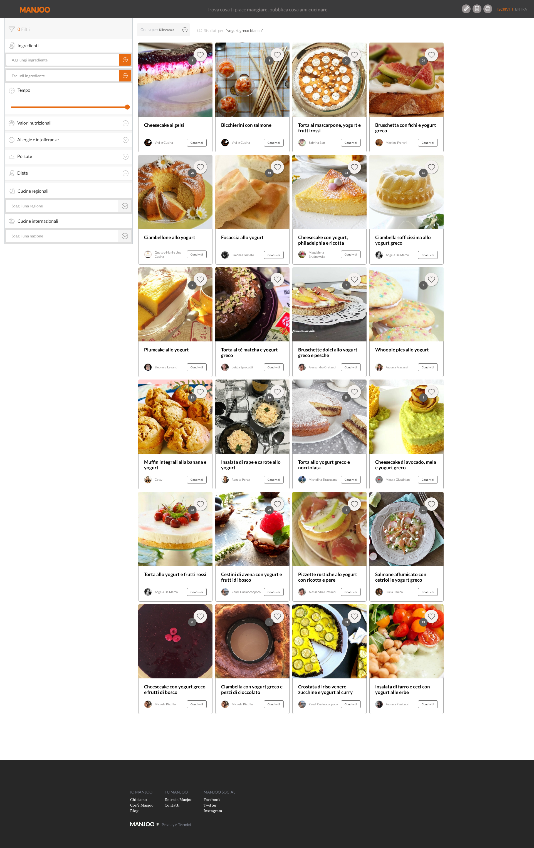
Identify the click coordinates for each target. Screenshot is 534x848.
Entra (521, 9)
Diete (22, 172)
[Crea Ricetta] (466, 8)
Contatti (172, 805)
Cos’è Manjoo (142, 805)
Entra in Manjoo (178, 799)
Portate (24, 156)
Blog (134, 810)
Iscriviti (505, 9)
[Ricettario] (477, 8)
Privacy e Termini (176, 824)
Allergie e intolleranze (38, 139)
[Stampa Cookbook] (487, 8)
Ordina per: (149, 29)
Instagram (213, 810)
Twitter (210, 805)
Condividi (197, 142)
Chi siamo (138, 799)
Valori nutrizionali (34, 122)
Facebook (212, 799)
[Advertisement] (483, 97)
